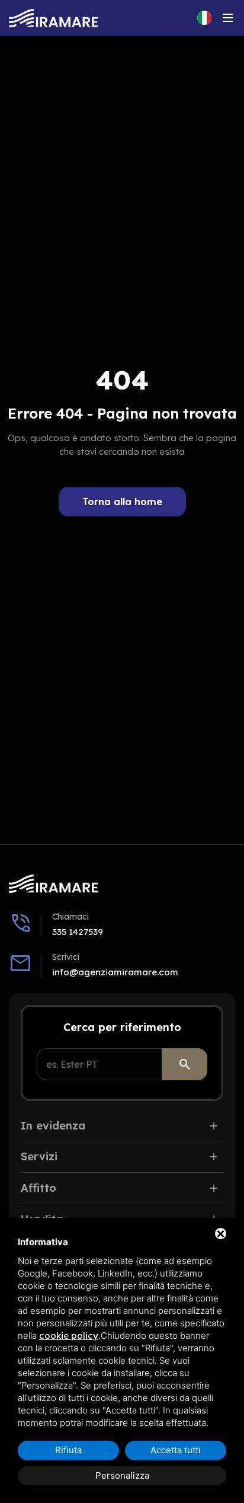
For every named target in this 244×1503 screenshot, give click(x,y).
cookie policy (68, 1335)
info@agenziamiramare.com (115, 972)
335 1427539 (77, 931)
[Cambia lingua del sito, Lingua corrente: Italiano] (204, 18)
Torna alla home (122, 502)
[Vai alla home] (53, 18)
